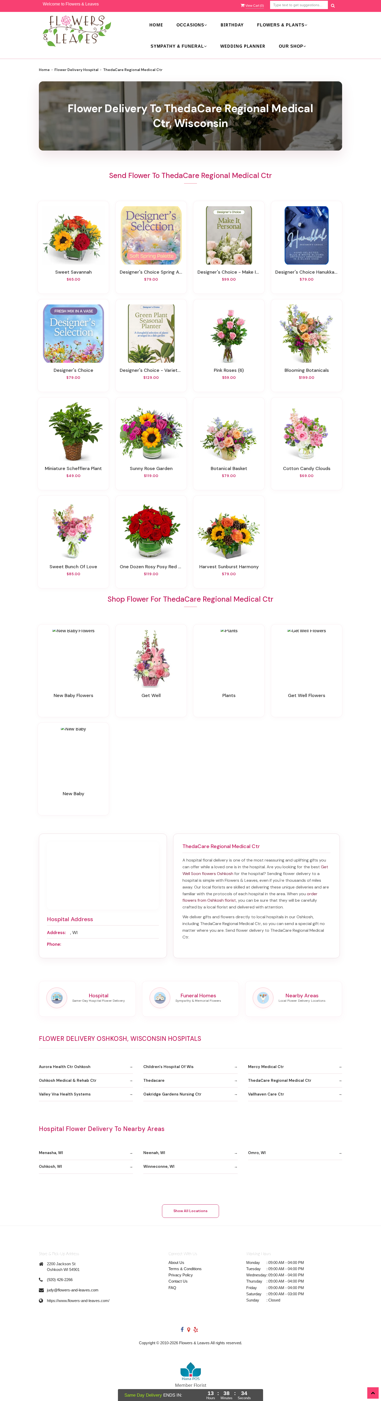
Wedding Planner (242, 46)
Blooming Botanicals (307, 370)
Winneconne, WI (158, 1166)
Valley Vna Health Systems (65, 1094)
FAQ (172, 1287)
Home (156, 25)
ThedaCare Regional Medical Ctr (279, 1080)
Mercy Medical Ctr (266, 1066)
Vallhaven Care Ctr (266, 1094)
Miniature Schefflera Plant (73, 468)
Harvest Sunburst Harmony (229, 567)
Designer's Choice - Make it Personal (228, 272)
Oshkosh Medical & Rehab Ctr (67, 1080)
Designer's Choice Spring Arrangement (151, 272)
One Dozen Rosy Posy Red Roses (151, 567)
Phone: (54, 944)
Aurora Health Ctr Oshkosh (64, 1066)
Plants (229, 695)
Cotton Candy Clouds (306, 468)
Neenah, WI (154, 1152)
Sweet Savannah (73, 272)
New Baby (73, 794)
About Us (176, 1262)
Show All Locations (190, 1210)
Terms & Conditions (185, 1269)
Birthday (232, 25)
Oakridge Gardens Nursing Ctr (172, 1094)
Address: (56, 932)
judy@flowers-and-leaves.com (72, 1290)
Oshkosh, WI (50, 1166)
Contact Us (178, 1281)
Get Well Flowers (306, 695)
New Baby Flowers (73, 695)
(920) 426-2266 (60, 1279)
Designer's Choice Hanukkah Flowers (306, 272)
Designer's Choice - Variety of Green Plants (151, 370)
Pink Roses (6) (229, 370)
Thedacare (154, 1080)
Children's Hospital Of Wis (168, 1066)
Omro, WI (257, 1152)
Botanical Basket (229, 468)
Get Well (151, 695)
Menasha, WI (51, 1152)
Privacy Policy (180, 1275)
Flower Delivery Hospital (76, 69)
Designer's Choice (73, 370)
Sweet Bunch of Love (73, 567)
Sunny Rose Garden (151, 468)
